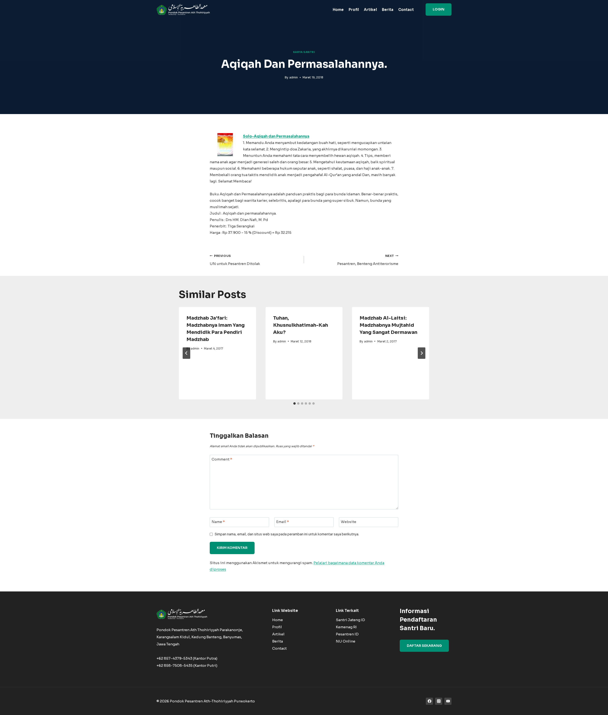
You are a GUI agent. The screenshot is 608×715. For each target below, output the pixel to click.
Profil (354, 9)
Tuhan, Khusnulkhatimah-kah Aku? (300, 325)
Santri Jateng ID (350, 620)
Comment (222, 459)
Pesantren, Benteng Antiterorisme (367, 260)
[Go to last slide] (186, 353)
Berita (387, 9)
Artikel (370, 9)
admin (293, 77)
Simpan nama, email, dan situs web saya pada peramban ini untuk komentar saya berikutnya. (287, 534)
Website (348, 521)
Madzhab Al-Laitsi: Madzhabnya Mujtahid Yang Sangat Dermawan (388, 325)
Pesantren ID (347, 634)
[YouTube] (447, 701)
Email (282, 521)
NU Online (345, 641)
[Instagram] (438, 701)
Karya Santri (304, 52)
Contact (406, 9)
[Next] (421, 353)
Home (338, 9)
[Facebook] (429, 701)
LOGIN (438, 9)
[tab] (294, 403)
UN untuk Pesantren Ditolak (235, 260)
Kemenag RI (346, 627)
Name (218, 521)
